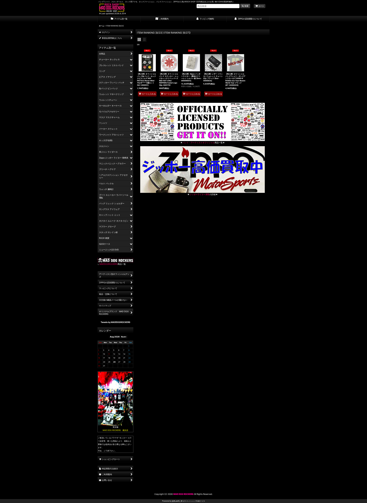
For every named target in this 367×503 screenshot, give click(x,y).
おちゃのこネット (179, 501)
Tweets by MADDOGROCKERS (115, 322)
